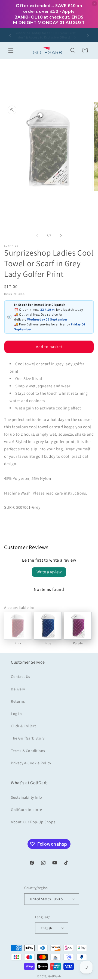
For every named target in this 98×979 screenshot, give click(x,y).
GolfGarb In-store (26, 809)
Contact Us (20, 676)
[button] (11, 50)
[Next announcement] (88, 35)
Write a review (49, 572)
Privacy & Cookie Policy (31, 763)
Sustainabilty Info (26, 797)
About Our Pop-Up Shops (33, 821)
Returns (18, 701)
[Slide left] (37, 235)
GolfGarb (54, 976)
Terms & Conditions (28, 750)
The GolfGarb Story (28, 738)
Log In (16, 713)
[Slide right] (61, 235)
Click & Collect (23, 725)
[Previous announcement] (10, 35)
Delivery (18, 689)
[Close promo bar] (94, 3)
